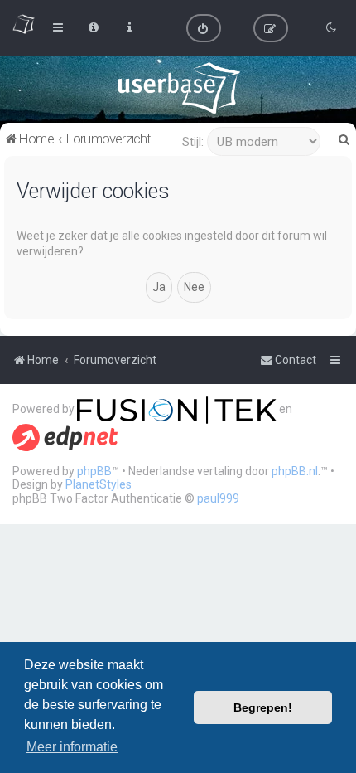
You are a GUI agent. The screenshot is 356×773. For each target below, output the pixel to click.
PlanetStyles (98, 484)
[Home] (178, 88)
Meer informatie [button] (72, 747)
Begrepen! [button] (262, 707)
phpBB (94, 471)
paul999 (218, 498)
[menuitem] (203, 28)
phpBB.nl (295, 471)
